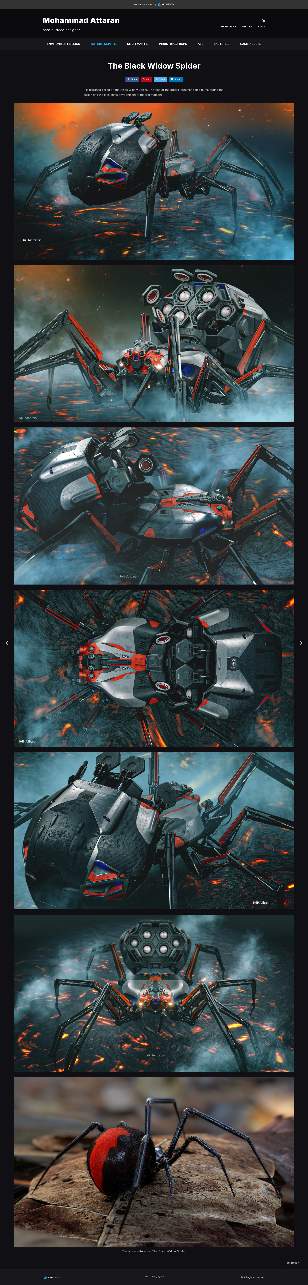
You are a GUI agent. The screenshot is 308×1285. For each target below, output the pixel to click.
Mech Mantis (137, 44)
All (200, 44)
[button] (293, 1262)
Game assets (250, 44)
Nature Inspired (103, 44)
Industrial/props (173, 44)
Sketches (221, 44)
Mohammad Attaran (81, 20)
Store (261, 26)
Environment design (63, 44)
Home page (228, 26)
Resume (247, 26)
